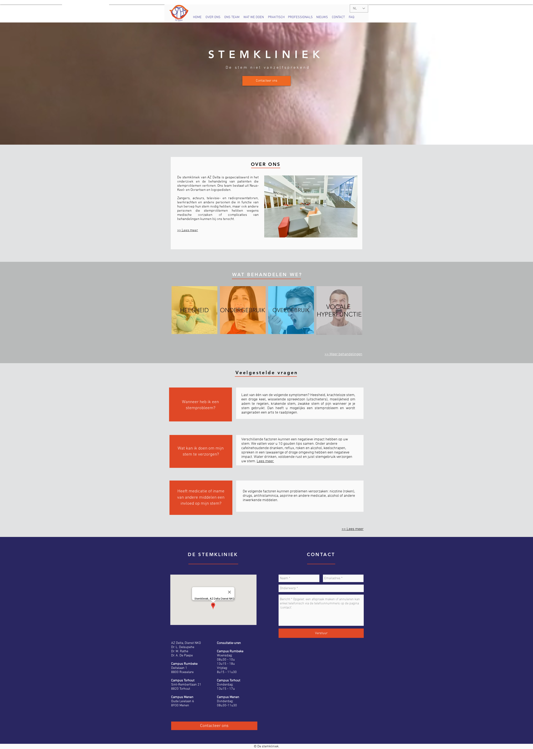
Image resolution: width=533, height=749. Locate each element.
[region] (194, 310)
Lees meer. (265, 461)
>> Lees (348, 529)
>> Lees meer (187, 230)
